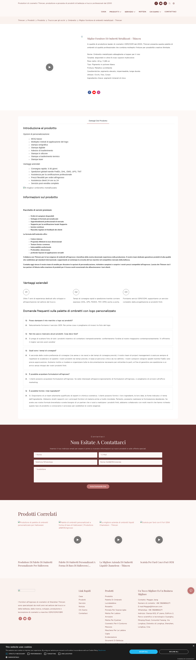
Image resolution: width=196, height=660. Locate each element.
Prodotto (41, 20)
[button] (6, 654)
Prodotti (31, 20)
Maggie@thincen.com (153, 606)
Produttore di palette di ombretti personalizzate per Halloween (35, 564)
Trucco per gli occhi (56, 20)
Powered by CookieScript (185, 659)
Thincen (21, 20)
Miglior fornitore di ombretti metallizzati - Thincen (100, 20)
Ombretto (72, 20)
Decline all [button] (173, 652)
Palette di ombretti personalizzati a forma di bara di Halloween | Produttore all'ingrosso (77, 564)
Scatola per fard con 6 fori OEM (157, 562)
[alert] (98, 651)
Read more (102, 650)
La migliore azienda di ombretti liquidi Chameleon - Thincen (116, 564)
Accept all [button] (143, 652)
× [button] (193, 646)
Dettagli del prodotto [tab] (98, 121)
